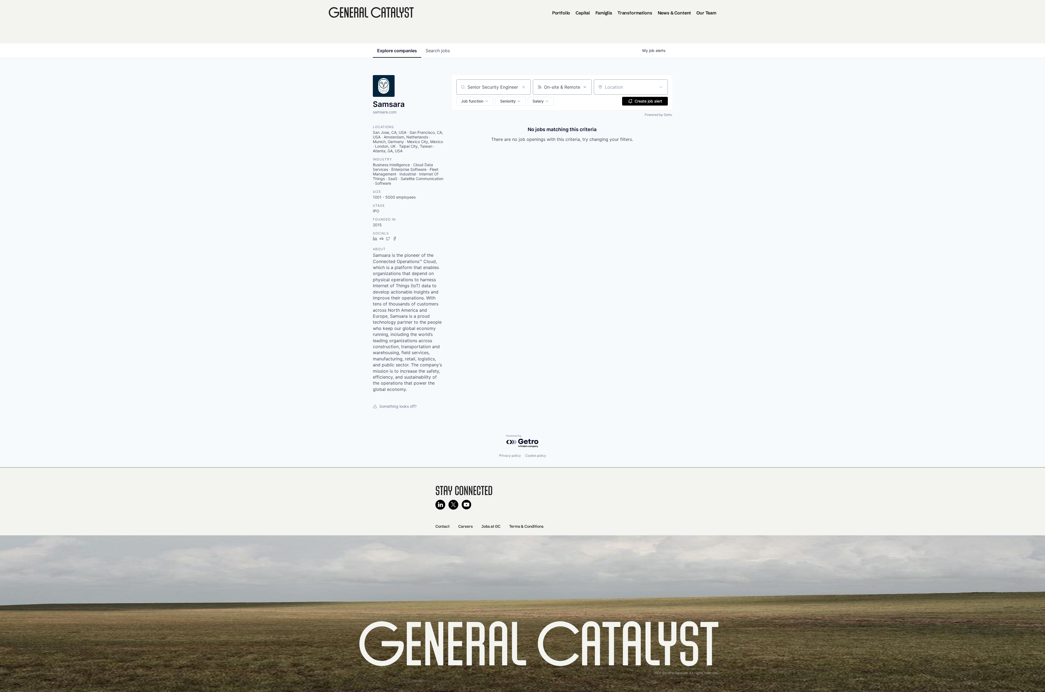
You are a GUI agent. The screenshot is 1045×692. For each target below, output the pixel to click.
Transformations (634, 13)
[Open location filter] (661, 87)
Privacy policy (510, 455)
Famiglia (603, 13)
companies (397, 50)
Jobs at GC (490, 526)
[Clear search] (524, 87)
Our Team (706, 13)
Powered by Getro (658, 115)
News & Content (674, 13)
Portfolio (561, 13)
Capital (583, 13)
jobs (438, 50)
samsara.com (385, 112)
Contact (442, 526)
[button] (474, 101)
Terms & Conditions (526, 526)
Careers (465, 526)
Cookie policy (535, 455)
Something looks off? (398, 406)
